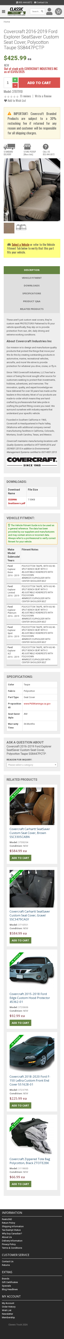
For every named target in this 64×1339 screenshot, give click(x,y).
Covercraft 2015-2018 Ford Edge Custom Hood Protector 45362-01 (30, 998)
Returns (6, 1265)
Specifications (31, 293)
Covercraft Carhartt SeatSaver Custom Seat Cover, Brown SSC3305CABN (30, 833)
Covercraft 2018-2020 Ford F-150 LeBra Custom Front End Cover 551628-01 (30, 1080)
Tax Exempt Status (11, 1230)
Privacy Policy (9, 1244)
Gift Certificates (10, 1282)
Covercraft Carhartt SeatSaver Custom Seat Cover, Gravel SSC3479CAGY (30, 915)
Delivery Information (12, 1240)
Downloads (32, 285)
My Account (8, 1303)
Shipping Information (13, 1226)
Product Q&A (31, 301)
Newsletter (7, 1314)
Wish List (6, 1310)
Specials (6, 1285)
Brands (5, 1278)
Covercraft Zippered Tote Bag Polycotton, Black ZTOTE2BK (30, 1161)
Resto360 (7, 1219)
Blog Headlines (10, 1289)
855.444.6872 (25, 2)
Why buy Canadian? (12, 1233)
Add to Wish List (16, 100)
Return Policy (8, 1222)
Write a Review (43, 96)
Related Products (32, 309)
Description (31, 270)
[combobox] (32, 764)
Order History (8, 1306)
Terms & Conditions (12, 1248)
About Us (7, 1237)
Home (7, 21)
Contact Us (42, 2)
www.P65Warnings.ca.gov (37, 703)
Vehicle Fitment (32, 277)
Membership (8, 1317)
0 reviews (25, 96)
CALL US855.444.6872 (49, 153)
